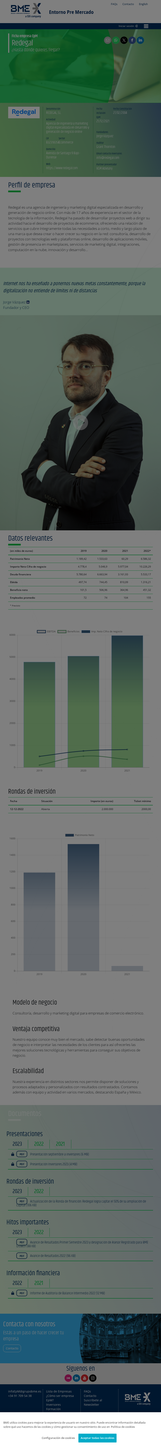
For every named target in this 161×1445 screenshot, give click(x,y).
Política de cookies (123, 1427)
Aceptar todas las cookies (97, 1438)
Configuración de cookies (58, 1438)
